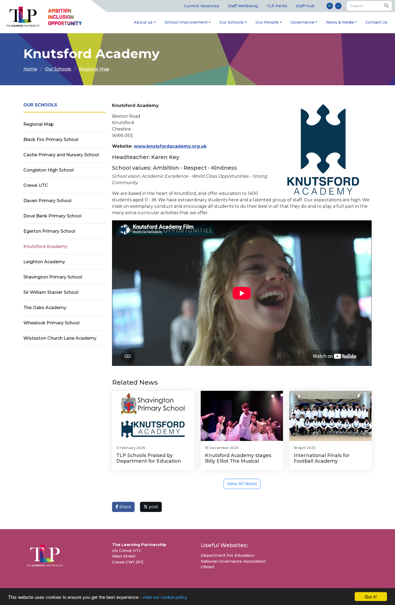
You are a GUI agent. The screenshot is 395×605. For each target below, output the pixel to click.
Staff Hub (305, 5)
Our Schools (231, 22)
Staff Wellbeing (243, 5)
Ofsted (207, 567)
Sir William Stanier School (50, 292)
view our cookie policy (165, 596)
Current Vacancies (201, 5)
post (153, 506)
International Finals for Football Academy (322, 458)
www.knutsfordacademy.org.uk (170, 146)
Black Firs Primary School (50, 139)
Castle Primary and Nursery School (61, 154)
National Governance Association (233, 561)
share (124, 506)
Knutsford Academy (45, 246)
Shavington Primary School (52, 277)
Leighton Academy (44, 261)
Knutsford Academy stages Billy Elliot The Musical (238, 458)
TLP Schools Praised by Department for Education (148, 458)
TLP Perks (277, 5)
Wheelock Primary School (51, 322)
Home (30, 69)
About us (143, 22)
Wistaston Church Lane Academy (59, 338)
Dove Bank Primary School (52, 215)
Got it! (371, 596)
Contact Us (376, 22)
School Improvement (186, 22)
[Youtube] (329, 6)
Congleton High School (48, 170)
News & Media (340, 22)
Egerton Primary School (49, 231)
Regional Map (94, 69)
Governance (302, 22)
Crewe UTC (35, 185)
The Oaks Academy (44, 307)
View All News (242, 483)
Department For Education (227, 555)
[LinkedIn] (338, 6)
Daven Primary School (47, 200)
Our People (267, 22)
